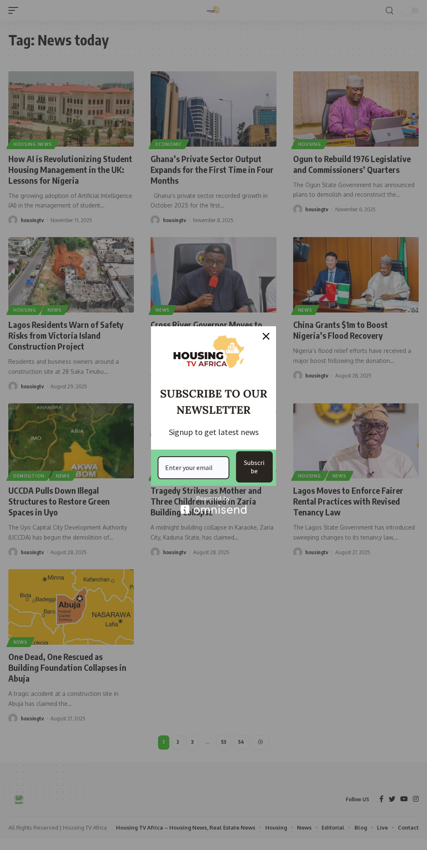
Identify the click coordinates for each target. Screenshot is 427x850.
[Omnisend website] (213, 505)
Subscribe (254, 466)
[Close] (266, 336)
